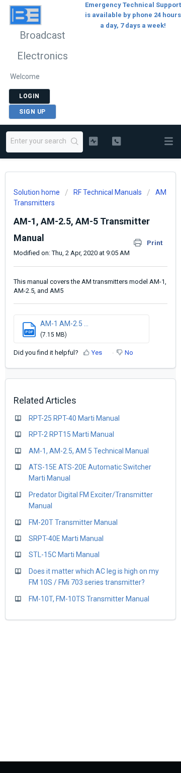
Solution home (37, 192)
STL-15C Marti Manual (64, 555)
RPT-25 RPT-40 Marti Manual (74, 418)
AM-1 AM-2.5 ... (64, 324)
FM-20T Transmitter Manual (73, 522)
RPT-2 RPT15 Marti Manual (71, 434)
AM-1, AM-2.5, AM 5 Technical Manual (89, 451)
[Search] (74, 142)
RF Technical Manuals (107, 192)
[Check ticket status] (93, 140)
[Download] (72, 384)
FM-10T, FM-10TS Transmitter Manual (89, 599)
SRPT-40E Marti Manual (66, 538)
